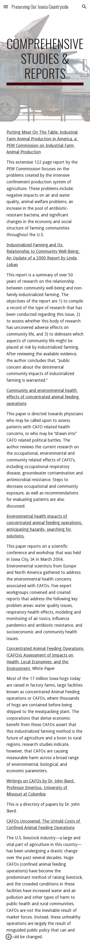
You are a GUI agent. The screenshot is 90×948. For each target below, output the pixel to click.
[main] (45, 60)
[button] (6, 6)
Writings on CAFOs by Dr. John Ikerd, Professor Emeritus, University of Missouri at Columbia (41, 788)
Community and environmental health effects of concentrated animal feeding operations (43, 397)
